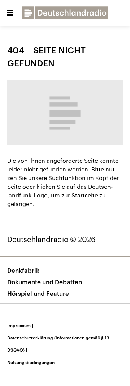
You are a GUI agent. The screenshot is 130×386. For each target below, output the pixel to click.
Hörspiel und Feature (38, 293)
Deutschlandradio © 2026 (51, 239)
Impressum (20, 325)
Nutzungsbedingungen (31, 362)
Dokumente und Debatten (44, 281)
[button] (10, 13)
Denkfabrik (23, 270)
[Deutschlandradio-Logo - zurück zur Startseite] (65, 12)
